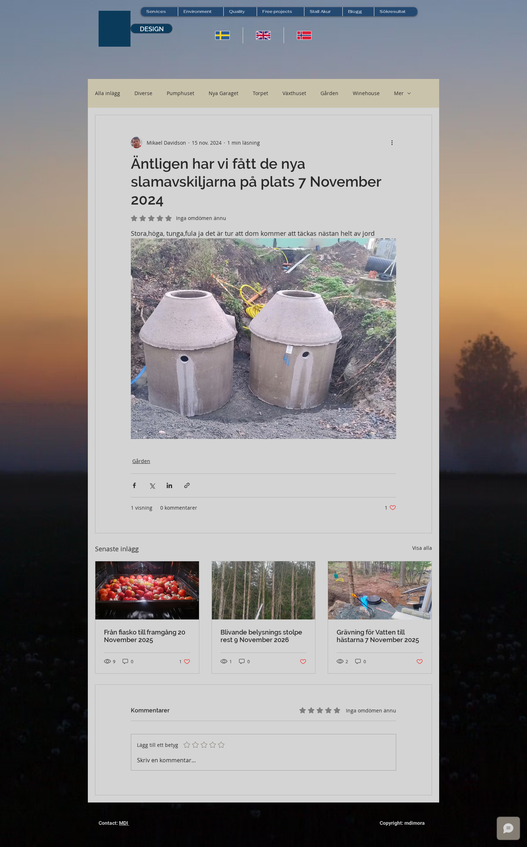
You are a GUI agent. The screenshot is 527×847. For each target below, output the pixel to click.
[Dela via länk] (187, 485)
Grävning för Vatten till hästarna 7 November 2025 (378, 636)
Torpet (260, 93)
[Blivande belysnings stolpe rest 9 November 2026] (263, 590)
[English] (263, 35)
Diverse (143, 93)
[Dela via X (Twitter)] (151, 485)
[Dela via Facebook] (134, 485)
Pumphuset (180, 93)
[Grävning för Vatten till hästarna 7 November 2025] (380, 590)
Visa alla (422, 547)
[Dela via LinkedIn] (169, 485)
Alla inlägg (107, 93)
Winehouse (366, 93)
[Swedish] (222, 35)
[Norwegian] (304, 35)
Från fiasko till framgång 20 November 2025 (144, 636)
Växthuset (294, 93)
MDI (124, 823)
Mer (399, 93)
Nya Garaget (223, 93)
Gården (329, 93)
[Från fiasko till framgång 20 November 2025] (147, 590)
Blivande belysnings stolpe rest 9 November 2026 (261, 636)
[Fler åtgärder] (392, 142)
